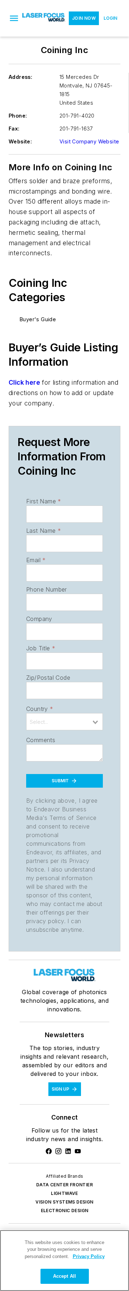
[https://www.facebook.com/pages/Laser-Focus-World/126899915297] (48, 1151)
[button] (14, 18)
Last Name (43, 530)
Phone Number (46, 589)
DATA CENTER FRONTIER (64, 1184)
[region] (64, 1260)
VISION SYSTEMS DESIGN (64, 1202)
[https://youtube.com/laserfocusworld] (77, 1151)
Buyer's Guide (38, 319)
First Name (43, 501)
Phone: (18, 116)
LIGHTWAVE (64, 1193)
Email (36, 560)
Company (39, 618)
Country (39, 708)
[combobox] (64, 721)
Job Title (40, 648)
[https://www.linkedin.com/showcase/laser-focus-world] (68, 1151)
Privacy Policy (89, 1256)
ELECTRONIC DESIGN (65, 1210)
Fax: (14, 128)
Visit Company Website (89, 141)
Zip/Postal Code (48, 677)
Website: (20, 141)
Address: (20, 77)
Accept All (64, 1276)
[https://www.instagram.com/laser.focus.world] (58, 1151)
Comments (40, 740)
